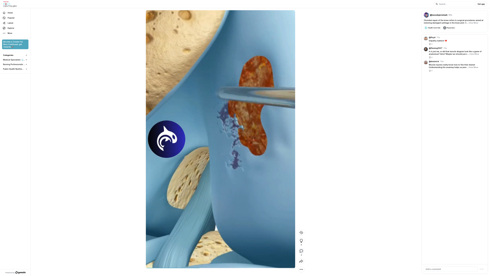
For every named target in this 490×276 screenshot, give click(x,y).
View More (473, 23)
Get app (481, 4)
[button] (453, 4)
